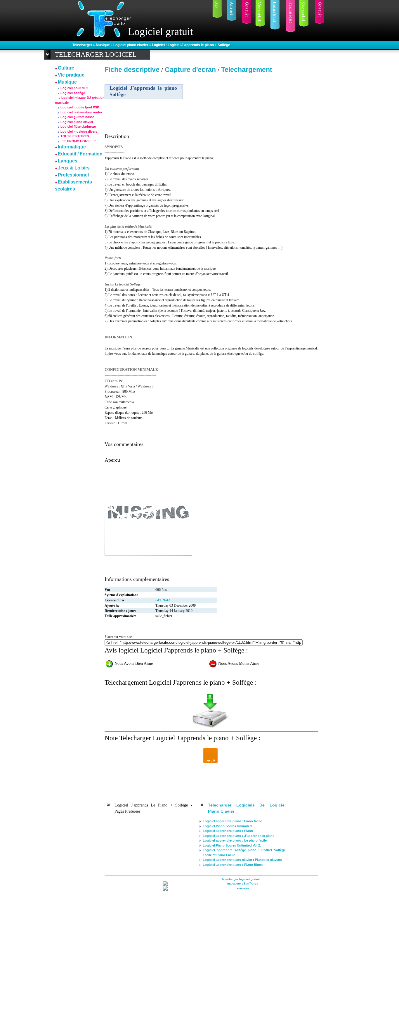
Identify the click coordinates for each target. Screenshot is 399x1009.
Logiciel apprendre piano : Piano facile (232, 821)
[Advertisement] (267, 116)
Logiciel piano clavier (131, 45)
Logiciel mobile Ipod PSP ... (81, 107)
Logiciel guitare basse (77, 117)
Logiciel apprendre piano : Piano (228, 831)
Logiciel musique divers (78, 131)
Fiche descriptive (132, 69)
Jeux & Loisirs (74, 167)
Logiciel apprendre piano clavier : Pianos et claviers (242, 859)
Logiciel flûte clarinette (78, 126)
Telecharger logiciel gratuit (240, 879)
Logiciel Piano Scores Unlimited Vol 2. (232, 845)
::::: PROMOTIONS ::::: (78, 141)
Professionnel (73, 174)
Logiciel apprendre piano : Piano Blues (233, 864)
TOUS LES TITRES (74, 136)
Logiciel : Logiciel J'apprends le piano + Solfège (191, 45)
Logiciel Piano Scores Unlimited (227, 826)
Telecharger (82, 45)
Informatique (72, 146)
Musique (103, 45)
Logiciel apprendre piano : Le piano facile (235, 840)
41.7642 (163, 600)
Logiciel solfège (72, 93)
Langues (67, 160)
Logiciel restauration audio (81, 112)
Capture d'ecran (191, 69)
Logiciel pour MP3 (74, 88)
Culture (66, 67)
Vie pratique (71, 74)
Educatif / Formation (80, 153)
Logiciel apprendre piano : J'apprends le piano (239, 835)
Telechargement (246, 69)
